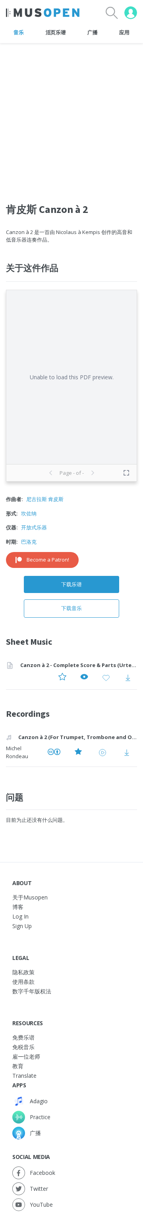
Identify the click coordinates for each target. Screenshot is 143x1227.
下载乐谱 (71, 584)
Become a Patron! (48, 559)
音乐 (18, 32)
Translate (24, 1075)
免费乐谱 (23, 1037)
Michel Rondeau (17, 752)
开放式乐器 (34, 527)
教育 (17, 1066)
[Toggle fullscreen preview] (126, 473)
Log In (20, 916)
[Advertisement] (71, 115)
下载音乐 (71, 608)
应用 (124, 32)
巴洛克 (29, 541)
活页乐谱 (56, 32)
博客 (17, 907)
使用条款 (23, 981)
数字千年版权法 (31, 991)
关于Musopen (30, 897)
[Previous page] (51, 473)
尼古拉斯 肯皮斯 (45, 499)
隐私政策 (23, 972)
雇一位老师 (26, 1056)
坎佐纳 (29, 513)
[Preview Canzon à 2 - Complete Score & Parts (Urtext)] (84, 678)
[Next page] (93, 473)
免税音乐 (23, 1047)
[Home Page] (42, 12)
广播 (92, 32)
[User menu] (130, 12)
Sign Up (22, 926)
